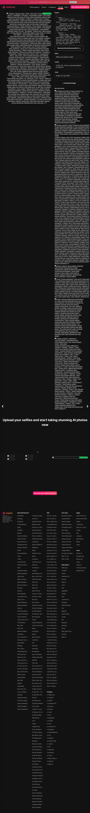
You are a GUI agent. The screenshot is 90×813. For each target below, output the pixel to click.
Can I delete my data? (53, 559)
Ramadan (35, 645)
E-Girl (33, 720)
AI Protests (35, 764)
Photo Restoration (67, 536)
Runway (64, 579)
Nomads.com (80, 556)
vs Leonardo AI (51, 726)
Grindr (19, 550)
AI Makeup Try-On (37, 712)
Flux (63, 608)
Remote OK (79, 559)
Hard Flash (20, 515)
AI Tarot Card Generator (24, 666)
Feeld (18, 567)
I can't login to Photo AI (53, 565)
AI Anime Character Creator (40, 533)
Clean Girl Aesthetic (22, 536)
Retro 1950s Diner (22, 671)
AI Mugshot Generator (38, 781)
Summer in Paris (36, 596)
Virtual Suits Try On (22, 619)
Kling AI (64, 582)
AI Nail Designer (36, 611)
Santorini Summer (37, 605)
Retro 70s (35, 585)
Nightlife (34, 660)
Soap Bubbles (21, 677)
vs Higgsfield (50, 718)
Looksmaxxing (21, 562)
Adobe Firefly (65, 614)
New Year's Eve (21, 689)
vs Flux (49, 735)
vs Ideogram (50, 729)
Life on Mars (35, 706)
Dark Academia (36, 807)
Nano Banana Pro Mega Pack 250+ (27, 541)
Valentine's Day (36, 553)
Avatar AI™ (35, 518)
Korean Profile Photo (38, 544)
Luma (63, 585)
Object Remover (66, 544)
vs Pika (49, 715)
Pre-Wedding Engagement (39, 738)
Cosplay (34, 570)
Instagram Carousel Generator (26, 640)
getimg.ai (64, 625)
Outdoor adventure (37, 625)
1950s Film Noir (36, 579)
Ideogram (64, 602)
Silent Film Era (36, 591)
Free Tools (65, 513)
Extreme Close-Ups (22, 585)
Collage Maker (66, 550)
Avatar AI (5, 519)
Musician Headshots (38, 801)
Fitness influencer (37, 622)
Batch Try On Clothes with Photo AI (57, 599)
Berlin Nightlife (21, 593)
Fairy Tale (35, 663)
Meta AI (64, 637)
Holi (33, 643)
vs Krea (49, 723)
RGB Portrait (35, 718)
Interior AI (79, 553)
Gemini (63, 573)
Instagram (20, 521)
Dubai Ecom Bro (36, 521)
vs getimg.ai (50, 752)
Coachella (35, 640)
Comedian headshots (38, 515)
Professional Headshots (24, 544)
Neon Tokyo (20, 648)
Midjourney (65, 567)
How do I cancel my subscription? (56, 515)
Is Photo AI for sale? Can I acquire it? (57, 567)
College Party (36, 726)
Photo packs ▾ (34, 7)
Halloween (35, 547)
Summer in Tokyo (37, 593)
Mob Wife (20, 680)
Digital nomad (36, 524)
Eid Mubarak (35, 651)
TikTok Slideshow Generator (40, 671)
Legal (78, 544)
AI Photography (21, 524)
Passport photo (36, 761)
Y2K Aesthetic (21, 622)
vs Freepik (50, 720)
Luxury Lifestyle (21, 692)
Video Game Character (38, 680)
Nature (34, 634)
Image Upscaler (66, 539)
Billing (78, 541)
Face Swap (65, 530)
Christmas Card (36, 562)
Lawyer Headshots (22, 614)
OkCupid (34, 790)
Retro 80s (35, 582)
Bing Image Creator (67, 631)
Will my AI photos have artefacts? (56, 680)
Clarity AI (79, 565)
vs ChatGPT (50, 697)
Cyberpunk (35, 541)
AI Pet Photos (36, 784)
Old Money (20, 634)
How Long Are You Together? (40, 666)
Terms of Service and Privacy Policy (7, 521)
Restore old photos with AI (54, 585)
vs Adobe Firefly (51, 741)
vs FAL (49, 746)
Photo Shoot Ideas (81, 518)
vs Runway (50, 706)
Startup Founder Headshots (25, 565)
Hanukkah (35, 648)
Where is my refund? (53, 617)
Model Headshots (22, 573)
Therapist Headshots (23, 697)
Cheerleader (20, 686)
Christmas (35, 559)
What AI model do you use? (54, 547)
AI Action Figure (36, 755)
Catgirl (34, 723)
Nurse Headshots (37, 793)
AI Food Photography (38, 608)
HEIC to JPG (65, 556)
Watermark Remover (67, 524)
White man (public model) (64, 57)
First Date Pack (21, 654)
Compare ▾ (52, 7)
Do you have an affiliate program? (56, 582)
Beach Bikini (20, 643)
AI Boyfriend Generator (23, 651)
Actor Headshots (22, 553)
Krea (63, 596)
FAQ (48, 513)
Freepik (64, 593)
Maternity (35, 741)
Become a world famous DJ (40, 744)
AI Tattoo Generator (37, 732)
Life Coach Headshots (23, 700)
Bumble (19, 533)
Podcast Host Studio (23, 660)
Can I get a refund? (52, 533)
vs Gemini (49, 700)
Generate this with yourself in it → (69, 48)
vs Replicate (50, 749)
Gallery (78, 521)
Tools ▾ (44, 7)
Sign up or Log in (81, 527)
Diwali (33, 550)
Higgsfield (64, 591)
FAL (63, 619)
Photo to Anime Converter (39, 536)
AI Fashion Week (36, 715)
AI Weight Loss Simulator (39, 778)
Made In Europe (21, 579)
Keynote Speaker (22, 605)
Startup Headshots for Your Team (41, 752)
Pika (63, 588)
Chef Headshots (36, 798)
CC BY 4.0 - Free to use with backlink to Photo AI (68, 66)
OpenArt (64, 634)
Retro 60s (35, 588)
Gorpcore (34, 565)
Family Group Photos (38, 686)
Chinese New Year (37, 657)
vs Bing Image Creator (53, 758)
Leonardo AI (65, 599)
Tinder (19, 559)
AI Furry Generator (22, 669)
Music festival (36, 637)
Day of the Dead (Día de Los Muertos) (43, 654)
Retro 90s (20, 625)
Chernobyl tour (36, 700)
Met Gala (34, 599)
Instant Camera (21, 539)
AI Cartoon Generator (38, 787)
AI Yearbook (35, 567)
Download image (70, 83)
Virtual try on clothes (38, 527)
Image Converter (66, 541)
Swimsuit (19, 588)
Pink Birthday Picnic (38, 573)
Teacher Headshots (22, 706)
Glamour (19, 608)
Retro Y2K (20, 628)
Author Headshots (22, 703)
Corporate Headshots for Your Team (42, 746)
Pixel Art (34, 697)
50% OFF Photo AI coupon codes (56, 530)
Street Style (20, 576)
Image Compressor (67, 547)
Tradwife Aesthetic (37, 703)
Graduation (35, 631)
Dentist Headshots (37, 796)
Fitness (34, 619)
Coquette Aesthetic (37, 804)
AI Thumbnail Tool (37, 770)
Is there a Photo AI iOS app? (55, 588)
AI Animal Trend (36, 674)
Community (79, 524)
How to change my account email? (57, 634)
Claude (64, 617)
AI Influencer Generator (38, 614)
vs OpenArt (50, 761)
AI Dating (20, 518)
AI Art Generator (36, 729)
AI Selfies (20, 530)
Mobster (19, 683)
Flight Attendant (22, 582)
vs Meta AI (50, 764)
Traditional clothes (37, 539)
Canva (63, 628)
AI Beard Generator (37, 775)
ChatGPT (64, 570)
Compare (49, 692)
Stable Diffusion (66, 605)
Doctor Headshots (22, 709)
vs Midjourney (51, 694)
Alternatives (65, 565)
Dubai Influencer (22, 617)
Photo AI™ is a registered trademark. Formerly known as (7, 517)
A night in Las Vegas (38, 709)
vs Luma (49, 712)
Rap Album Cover (37, 735)
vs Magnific (50, 738)
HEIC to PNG (65, 559)
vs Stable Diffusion (52, 732)
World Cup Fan (21, 657)
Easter (34, 556)
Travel (19, 556)
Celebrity (19, 694)
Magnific (64, 611)
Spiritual (19, 591)
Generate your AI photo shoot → (45, 493)
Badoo (34, 628)
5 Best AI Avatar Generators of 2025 (57, 596)
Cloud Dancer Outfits (23, 663)
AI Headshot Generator (68, 527)
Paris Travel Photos (37, 677)
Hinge (19, 527)
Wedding (19, 645)
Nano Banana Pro (37, 669)
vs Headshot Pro (51, 703)
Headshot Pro (65, 576)
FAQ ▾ (66, 7)
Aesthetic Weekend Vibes (24, 570)
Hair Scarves (35, 602)
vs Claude (50, 744)
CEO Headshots (36, 749)
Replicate (64, 622)
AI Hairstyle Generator (38, 772)
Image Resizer (66, 518)
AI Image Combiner (67, 553)
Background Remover (68, 515)
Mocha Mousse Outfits (23, 602)
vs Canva (49, 755)
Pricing (60, 7)
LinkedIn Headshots (23, 547)
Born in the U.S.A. (37, 576)
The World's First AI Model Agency (27, 596)
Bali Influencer (36, 617)
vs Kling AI (50, 709)
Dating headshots (37, 758)
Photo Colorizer (66, 533)
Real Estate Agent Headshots (25, 611)
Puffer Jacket (21, 674)
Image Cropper (66, 521)
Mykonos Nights (22, 631)
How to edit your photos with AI (56, 605)
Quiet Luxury (21, 599)
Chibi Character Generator (39, 530)
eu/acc (78, 562)
